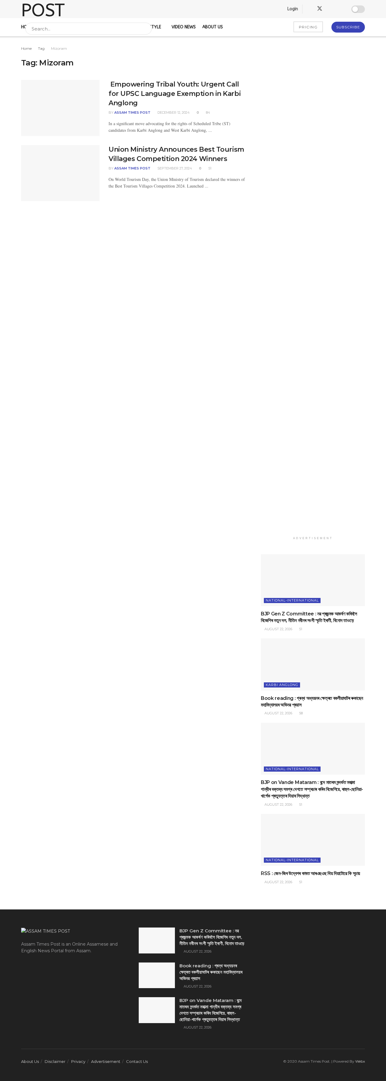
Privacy (78, 1061)
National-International (292, 600)
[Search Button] (146, 29)
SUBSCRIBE (348, 27)
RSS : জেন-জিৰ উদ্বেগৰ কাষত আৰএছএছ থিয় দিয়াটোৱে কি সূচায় (310, 873)
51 (209, 168)
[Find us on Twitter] (319, 9)
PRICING (308, 27)
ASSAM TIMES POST (132, 112)
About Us (30, 1061)
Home (26, 48)
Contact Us (137, 1061)
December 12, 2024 (173, 112)
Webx (360, 1061)
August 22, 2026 (278, 629)
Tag (41, 48)
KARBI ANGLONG (282, 685)
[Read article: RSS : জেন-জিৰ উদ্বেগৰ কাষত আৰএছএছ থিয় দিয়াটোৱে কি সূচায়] (313, 840)
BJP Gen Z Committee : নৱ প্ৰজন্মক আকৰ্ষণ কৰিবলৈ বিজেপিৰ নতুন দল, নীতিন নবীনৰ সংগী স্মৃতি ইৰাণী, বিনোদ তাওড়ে (211, 937)
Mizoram (59, 48)
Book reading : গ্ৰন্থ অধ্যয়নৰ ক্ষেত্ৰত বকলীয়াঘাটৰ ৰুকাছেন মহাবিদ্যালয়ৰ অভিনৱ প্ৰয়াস (210, 972)
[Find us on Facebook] (309, 9)
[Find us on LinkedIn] (330, 9)
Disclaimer (55, 1061)
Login (292, 8)
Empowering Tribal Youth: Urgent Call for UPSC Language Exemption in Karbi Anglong (175, 93)
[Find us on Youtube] (341, 9)
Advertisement (105, 1061)
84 (207, 112)
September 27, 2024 (174, 168)
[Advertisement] (313, 289)
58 (300, 713)
